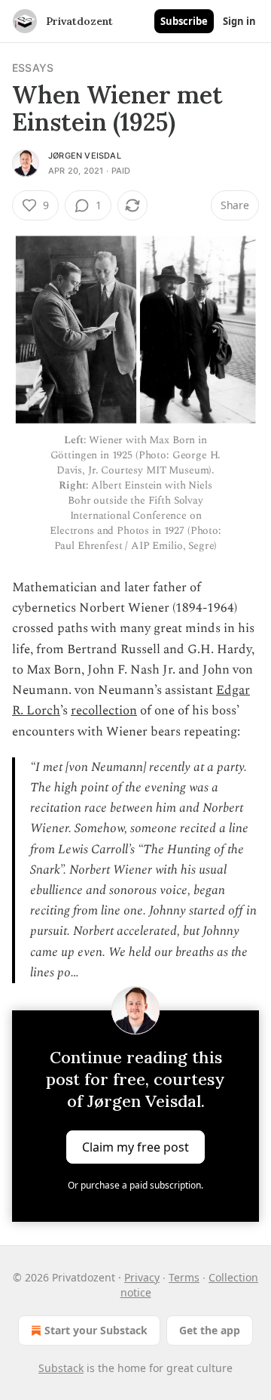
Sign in (239, 21)
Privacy (142, 1277)
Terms (184, 1277)
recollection (104, 710)
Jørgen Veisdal (84, 155)
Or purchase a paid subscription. (135, 1185)
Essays (32, 67)
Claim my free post (135, 1146)
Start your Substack (96, 1330)
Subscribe (184, 21)
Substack (61, 1368)
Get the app (209, 1330)
